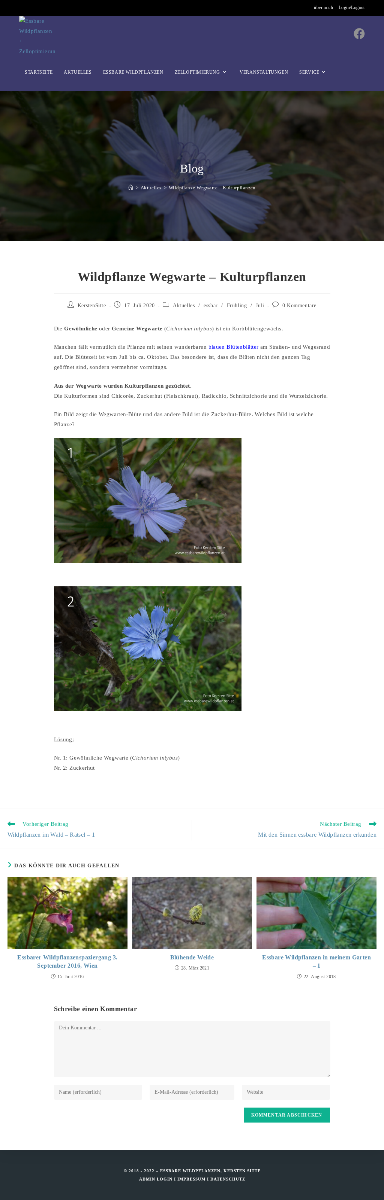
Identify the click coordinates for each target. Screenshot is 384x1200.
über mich (323, 7)
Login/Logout (352, 7)
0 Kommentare (299, 305)
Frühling (237, 305)
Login (164, 1179)
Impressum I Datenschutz (211, 1179)
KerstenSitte (92, 305)
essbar (211, 305)
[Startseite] (130, 187)
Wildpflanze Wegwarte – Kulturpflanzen (212, 187)
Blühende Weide (192, 957)
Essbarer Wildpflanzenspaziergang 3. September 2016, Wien (67, 961)
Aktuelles (184, 305)
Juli (260, 305)
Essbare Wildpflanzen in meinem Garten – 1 (316, 961)
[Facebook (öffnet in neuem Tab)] (359, 34)
